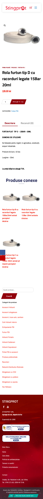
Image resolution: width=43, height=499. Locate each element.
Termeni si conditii (8, 463)
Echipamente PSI (8, 327)
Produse (14, 67)
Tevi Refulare (6, 387)
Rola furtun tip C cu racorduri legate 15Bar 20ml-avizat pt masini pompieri (11, 259)
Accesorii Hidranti (8, 307)
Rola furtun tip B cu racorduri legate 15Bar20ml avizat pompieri (10, 214)
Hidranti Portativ (8, 337)
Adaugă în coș (18, 102)
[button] (5, 25)
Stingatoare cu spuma (10, 382)
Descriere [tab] (10, 123)
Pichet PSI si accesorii (10, 352)
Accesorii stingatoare (9, 312)
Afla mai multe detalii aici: (25, 496)
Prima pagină (6, 67)
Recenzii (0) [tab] (27, 123)
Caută (9, 296)
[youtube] (7, 406)
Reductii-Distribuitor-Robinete (12, 367)
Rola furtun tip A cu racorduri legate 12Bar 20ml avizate (30, 212)
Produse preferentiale (9, 357)
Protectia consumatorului (10, 467)
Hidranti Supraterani (9, 347)
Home (4, 452)
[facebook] (3, 406)
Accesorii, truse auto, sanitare (12, 317)
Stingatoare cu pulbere (10, 377)
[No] (40, 493)
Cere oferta (5, 456)
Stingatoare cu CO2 (9, 372)
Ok (11, 496)
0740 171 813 (9, 482)
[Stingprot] (16, 8)
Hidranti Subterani (8, 342)
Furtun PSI (21, 67)
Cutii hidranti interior (9, 322)
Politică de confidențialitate (11, 459)
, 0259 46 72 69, (19, 482)
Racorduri (5, 362)
